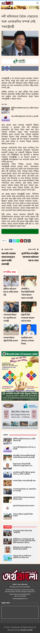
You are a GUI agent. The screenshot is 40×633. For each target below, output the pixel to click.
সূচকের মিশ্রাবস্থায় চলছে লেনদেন (23, 506)
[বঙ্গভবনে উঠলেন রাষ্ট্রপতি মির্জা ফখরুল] (11, 329)
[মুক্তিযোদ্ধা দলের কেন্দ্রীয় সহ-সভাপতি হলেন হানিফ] (7, 550)
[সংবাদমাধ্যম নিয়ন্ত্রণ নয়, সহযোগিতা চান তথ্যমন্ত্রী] (11, 307)
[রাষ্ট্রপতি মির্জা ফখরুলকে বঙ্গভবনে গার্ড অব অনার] (29, 307)
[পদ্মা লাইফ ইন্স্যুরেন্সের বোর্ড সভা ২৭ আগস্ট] (5, 118)
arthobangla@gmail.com (20, 598)
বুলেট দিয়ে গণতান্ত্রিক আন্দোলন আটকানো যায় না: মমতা (30, 257)
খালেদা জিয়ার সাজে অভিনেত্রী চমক (24, 481)
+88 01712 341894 (20, 596)
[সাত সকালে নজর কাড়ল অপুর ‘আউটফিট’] (7, 533)
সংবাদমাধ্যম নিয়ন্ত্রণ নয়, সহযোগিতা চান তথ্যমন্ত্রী (24, 490)
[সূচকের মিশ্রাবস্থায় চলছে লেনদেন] (7, 508)
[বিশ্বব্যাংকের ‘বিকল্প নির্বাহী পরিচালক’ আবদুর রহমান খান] (7, 466)
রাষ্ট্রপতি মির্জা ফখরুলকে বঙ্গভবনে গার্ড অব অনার (24, 498)
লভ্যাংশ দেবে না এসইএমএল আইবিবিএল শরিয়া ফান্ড (22, 557)
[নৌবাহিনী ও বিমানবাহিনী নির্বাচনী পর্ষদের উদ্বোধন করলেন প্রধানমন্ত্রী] (29, 281)
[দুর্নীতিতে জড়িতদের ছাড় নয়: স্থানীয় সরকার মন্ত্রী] (5, 110)
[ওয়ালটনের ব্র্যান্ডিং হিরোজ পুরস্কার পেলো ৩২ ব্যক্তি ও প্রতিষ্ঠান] (7, 475)
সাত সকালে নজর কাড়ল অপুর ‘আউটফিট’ (22, 532)
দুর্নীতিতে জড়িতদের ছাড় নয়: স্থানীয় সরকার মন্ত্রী (25, 109)
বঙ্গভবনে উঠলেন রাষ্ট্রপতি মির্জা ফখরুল (23, 515)
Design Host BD (26, 630)
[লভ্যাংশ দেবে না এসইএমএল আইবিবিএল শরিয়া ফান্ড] (7, 558)
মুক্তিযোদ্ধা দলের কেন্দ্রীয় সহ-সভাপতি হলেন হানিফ (22, 548)
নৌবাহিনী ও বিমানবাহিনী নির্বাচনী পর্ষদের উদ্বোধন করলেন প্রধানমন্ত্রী (24, 457)
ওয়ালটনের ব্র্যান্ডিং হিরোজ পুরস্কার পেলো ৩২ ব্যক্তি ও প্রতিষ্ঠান (24, 473)
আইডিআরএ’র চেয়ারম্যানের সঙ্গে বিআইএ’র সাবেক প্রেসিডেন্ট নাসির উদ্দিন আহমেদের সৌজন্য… (24, 541)
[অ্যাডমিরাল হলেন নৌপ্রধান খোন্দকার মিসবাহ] (29, 329)
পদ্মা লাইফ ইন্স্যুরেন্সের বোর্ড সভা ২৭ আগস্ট (24, 116)
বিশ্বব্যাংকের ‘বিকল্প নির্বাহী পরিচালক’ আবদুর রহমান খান (22, 465)
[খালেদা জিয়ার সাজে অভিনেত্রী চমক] (7, 483)
